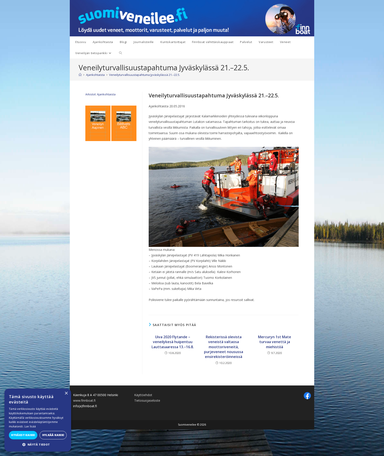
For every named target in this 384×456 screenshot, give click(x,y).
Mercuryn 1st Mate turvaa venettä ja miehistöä (274, 341)
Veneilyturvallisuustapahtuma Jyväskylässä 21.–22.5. (144, 75)
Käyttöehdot (143, 395)
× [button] (66, 393)
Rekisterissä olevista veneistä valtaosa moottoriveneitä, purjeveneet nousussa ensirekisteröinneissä (223, 346)
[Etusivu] (80, 75)
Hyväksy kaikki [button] (23, 435)
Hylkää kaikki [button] (53, 435)
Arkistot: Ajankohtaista (100, 94)
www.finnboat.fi (84, 400)
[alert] (37, 420)
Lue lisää (30, 426)
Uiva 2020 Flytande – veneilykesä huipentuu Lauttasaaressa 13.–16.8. (173, 341)
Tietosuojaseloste (147, 400)
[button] (38, 444)
